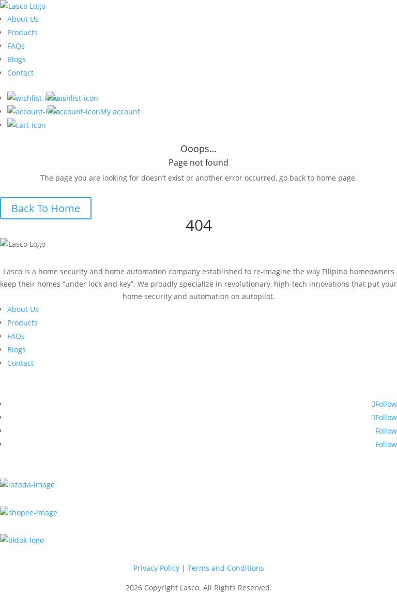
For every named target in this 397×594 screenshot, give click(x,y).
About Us (23, 19)
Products (22, 32)
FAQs (16, 46)
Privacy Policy (156, 568)
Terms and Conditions (226, 568)
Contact (20, 73)
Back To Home (45, 208)
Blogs (16, 59)
